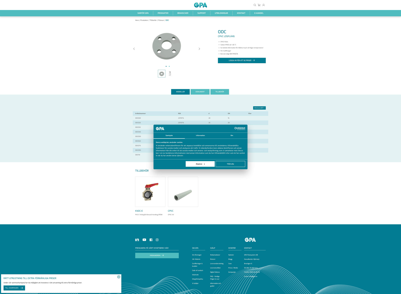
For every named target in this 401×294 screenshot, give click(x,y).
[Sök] (254, 5)
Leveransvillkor (215, 268)
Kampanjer (232, 272)
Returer (212, 259)
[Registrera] (259, 5)
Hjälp (212, 248)
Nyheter (231, 255)
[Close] (118, 277)
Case (230, 264)
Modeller (180, 92)
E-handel (259, 13)
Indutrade (195, 275)
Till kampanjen (11, 288)
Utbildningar (221, 13)
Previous (134, 49)
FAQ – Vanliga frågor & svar (215, 277)
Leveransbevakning (216, 264)
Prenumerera (155, 255)
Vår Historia (196, 259)
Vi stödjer (195, 283)
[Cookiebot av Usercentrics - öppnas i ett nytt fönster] (236, 128)
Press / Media (233, 268)
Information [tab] (200, 135)
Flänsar (161, 20)
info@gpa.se (253, 276)
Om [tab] (232, 135)
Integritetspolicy (197, 279)
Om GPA (195, 248)
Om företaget (196, 255)
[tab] (180, 92)
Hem (137, 20)
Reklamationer (215, 255)
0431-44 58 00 (255, 272)
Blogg (230, 259)
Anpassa (199, 164)
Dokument (200, 92)
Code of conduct (197, 270)
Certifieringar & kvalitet (197, 265)
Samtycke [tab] (169, 135)
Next (199, 49)
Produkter (163, 13)
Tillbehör (153, 20)
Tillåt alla (230, 164)
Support (201, 13)
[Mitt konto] (263, 5)
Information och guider (215, 284)
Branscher (182, 13)
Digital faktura (215, 272)
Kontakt (241, 13)
